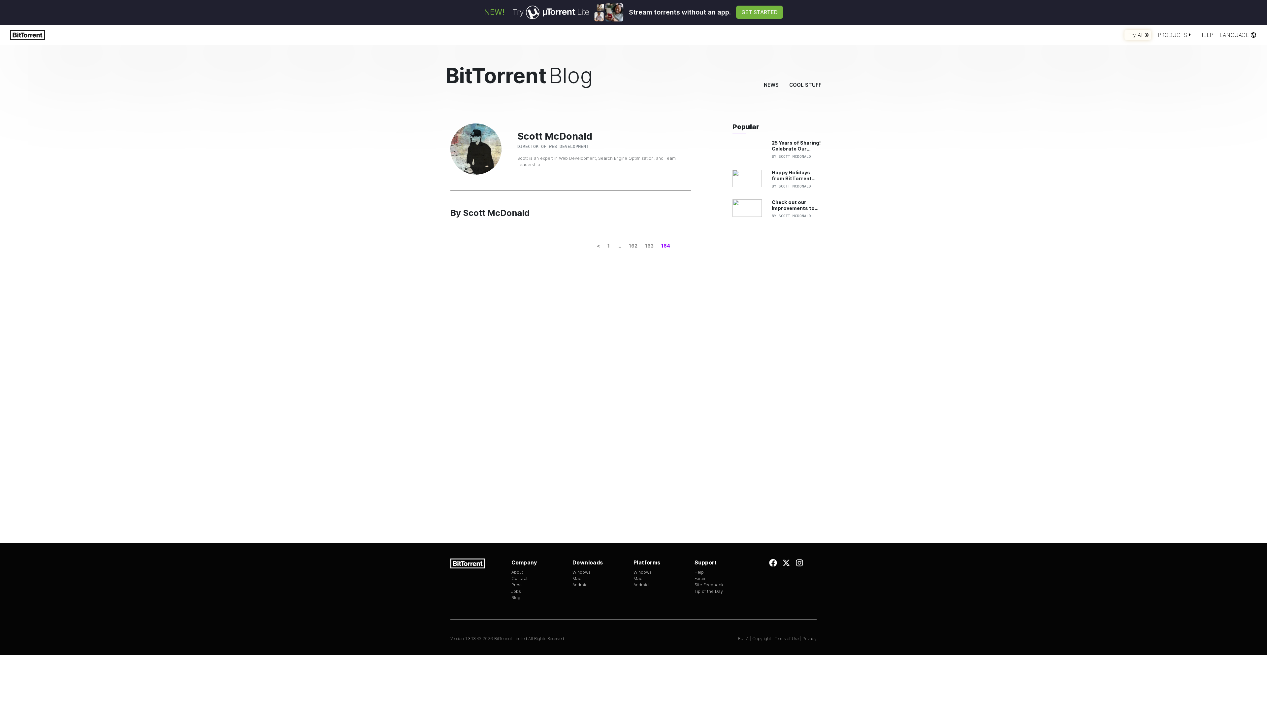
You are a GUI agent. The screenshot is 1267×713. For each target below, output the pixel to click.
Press (517, 584)
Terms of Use (787, 638)
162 (633, 246)
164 (665, 246)
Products (1172, 35)
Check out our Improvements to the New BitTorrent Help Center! (795, 205)
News (771, 85)
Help (1206, 35)
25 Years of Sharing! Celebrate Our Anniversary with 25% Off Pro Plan (796, 146)
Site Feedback (709, 584)
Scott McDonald (795, 156)
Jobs (516, 591)
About (517, 572)
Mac (576, 578)
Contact (519, 578)
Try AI (1135, 35)
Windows (581, 572)
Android (580, 584)
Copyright (761, 638)
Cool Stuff (805, 85)
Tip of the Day (709, 591)
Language (1234, 35)
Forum (700, 578)
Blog (515, 597)
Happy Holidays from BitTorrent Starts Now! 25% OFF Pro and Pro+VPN (792, 175)
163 (649, 246)
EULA (743, 638)
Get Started (759, 12)
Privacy (809, 638)
